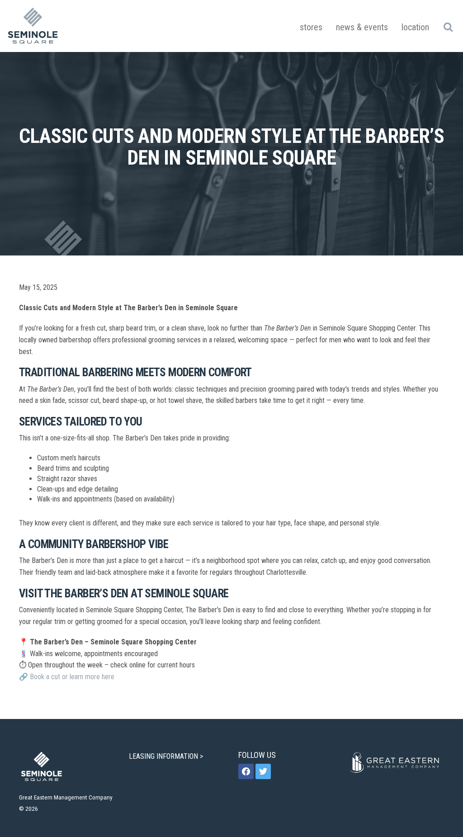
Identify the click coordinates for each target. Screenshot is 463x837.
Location (415, 27)
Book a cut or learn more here (72, 676)
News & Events (362, 27)
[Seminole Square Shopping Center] (33, 26)
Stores (311, 27)
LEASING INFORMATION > (167, 756)
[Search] (448, 27)
